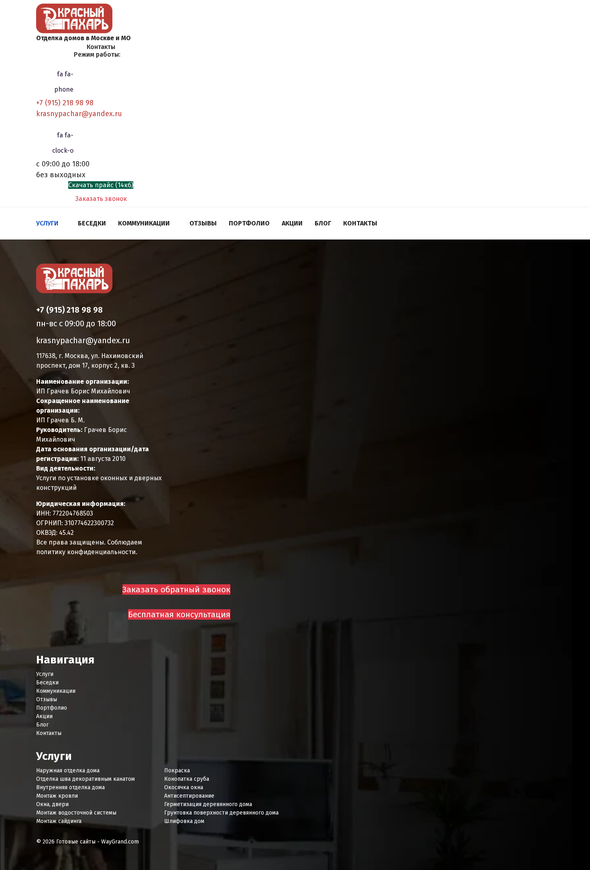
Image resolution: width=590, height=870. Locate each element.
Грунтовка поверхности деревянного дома (221, 812)
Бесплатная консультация (179, 614)
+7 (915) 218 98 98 (65, 102)
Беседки (92, 223)
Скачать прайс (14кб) (100, 185)
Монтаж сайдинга (58, 821)
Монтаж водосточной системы (76, 812)
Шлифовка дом (184, 821)
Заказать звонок (101, 199)
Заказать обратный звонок (176, 589)
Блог (323, 223)
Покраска (177, 770)
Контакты (360, 223)
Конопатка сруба (186, 779)
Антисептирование (189, 795)
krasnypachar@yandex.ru (79, 113)
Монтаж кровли (57, 795)
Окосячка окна (183, 787)
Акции (292, 223)
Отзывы (203, 223)
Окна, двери (52, 804)
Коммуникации (144, 223)
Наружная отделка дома (68, 770)
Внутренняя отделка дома (70, 787)
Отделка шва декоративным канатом (85, 779)
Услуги (47, 223)
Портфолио (249, 223)
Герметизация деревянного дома (208, 804)
